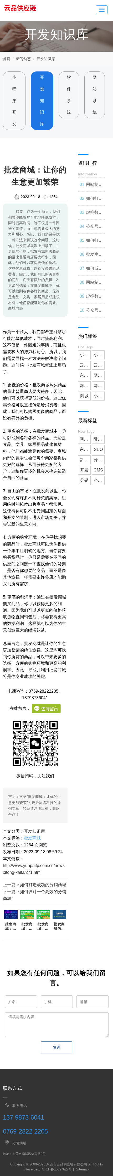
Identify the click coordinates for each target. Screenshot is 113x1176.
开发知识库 (46, 59)
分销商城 (99, 459)
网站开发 (99, 385)
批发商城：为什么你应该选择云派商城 (27, 926)
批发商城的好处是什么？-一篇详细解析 (59, 926)
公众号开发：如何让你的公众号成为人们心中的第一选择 (94, 229)
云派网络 (85, 365)
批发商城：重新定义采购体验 (43, 926)
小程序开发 (14, 100)
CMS (98, 470)
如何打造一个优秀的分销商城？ (94, 243)
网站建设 (99, 375)
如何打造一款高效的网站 (94, 201)
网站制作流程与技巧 (94, 285)
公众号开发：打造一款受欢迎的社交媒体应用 (94, 312)
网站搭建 (85, 385)
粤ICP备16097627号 (56, 1169)
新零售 (85, 459)
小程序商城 (99, 396)
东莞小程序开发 (85, 375)
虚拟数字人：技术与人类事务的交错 (94, 215)
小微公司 (85, 355)
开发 (84, 470)
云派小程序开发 (99, 365)
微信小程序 (99, 439)
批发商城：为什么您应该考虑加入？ (10, 926)
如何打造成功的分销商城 (43, 885)
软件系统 (69, 94)
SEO (98, 449)
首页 (6, 59)
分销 (84, 480)
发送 (56, 1047)
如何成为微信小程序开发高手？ (94, 271)
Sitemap (82, 1169)
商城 (84, 396)
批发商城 (32, 838)
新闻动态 (23, 59)
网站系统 (95, 94)
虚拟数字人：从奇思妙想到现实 (94, 298)
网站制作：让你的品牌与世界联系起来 (94, 187)
